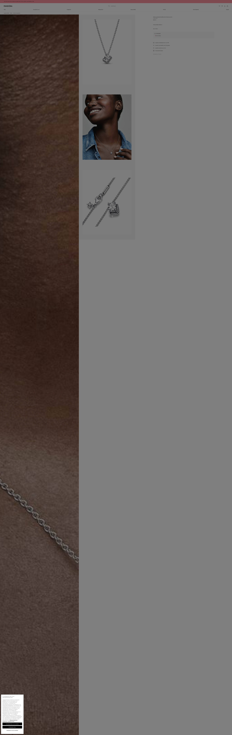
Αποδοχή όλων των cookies (12, 723)
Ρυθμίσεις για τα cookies (12, 730)
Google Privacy (11, 721)
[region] (12, 714)
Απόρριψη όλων (12, 727)
